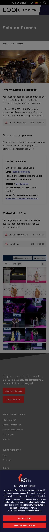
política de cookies (33, 510)
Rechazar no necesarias (24, 525)
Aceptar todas (24, 518)
